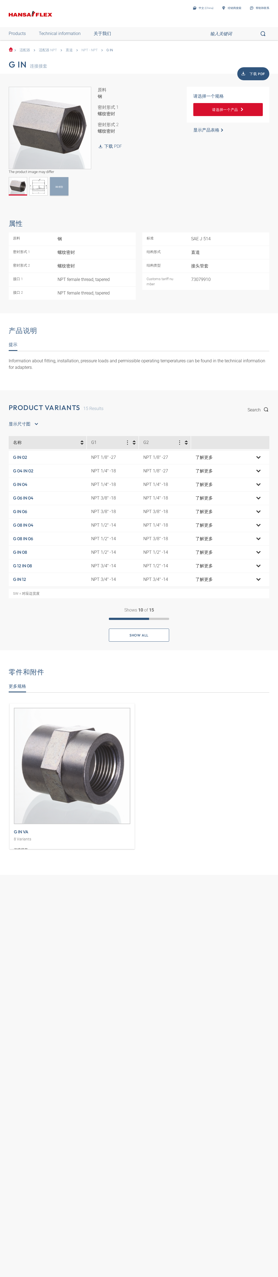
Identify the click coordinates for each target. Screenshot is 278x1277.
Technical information (60, 33)
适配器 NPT (48, 50)
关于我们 (102, 33)
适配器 (25, 50)
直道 (69, 50)
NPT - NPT (89, 50)
